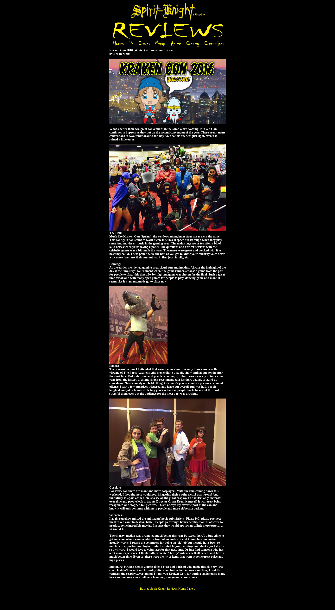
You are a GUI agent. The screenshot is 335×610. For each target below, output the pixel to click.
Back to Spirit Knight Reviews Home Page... (167, 588)
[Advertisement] (167, 599)
